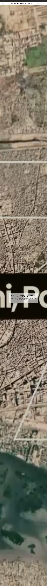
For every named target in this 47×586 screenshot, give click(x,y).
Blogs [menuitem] (35, 3)
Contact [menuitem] (38, 3)
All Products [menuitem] (12, 3)
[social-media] (3, 1)
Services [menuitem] (29, 3)
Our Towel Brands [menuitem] (17, 3)
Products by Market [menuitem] (23, 3)
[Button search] (44, 3)
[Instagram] (4, 1)
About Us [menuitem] (32, 3)
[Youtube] (6, 1)
